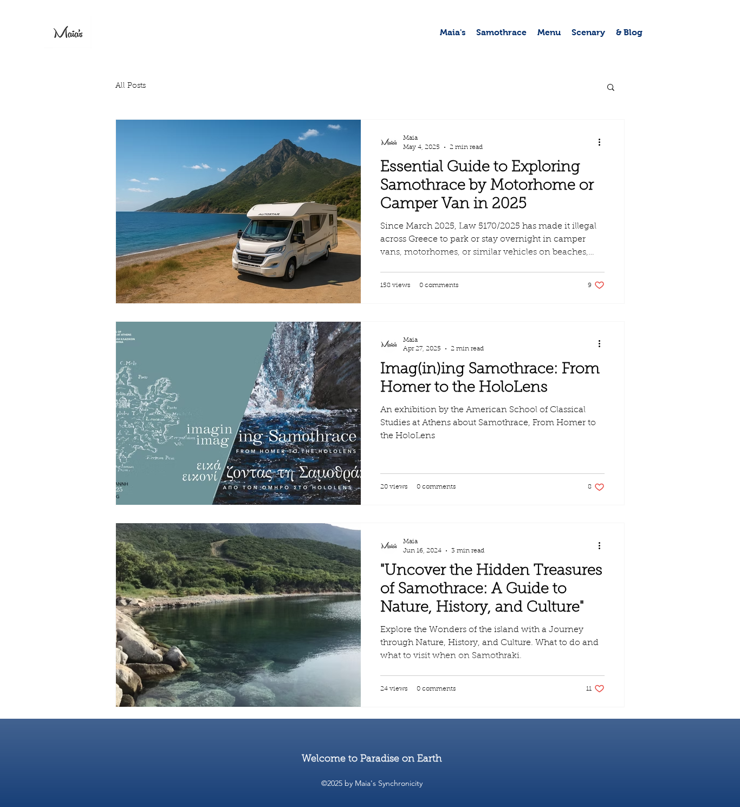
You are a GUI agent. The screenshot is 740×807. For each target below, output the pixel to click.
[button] (611, 88)
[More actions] (602, 141)
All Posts (130, 86)
